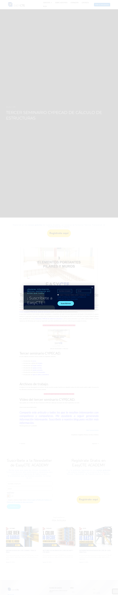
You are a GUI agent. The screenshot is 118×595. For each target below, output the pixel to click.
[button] (92, 287)
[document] (59, 297)
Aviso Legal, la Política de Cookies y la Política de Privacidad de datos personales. (74, 297)
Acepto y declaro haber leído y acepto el (74, 297)
